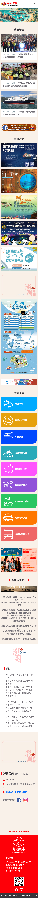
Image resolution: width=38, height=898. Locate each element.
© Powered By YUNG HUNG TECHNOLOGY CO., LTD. (19, 895)
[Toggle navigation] (34, 4)
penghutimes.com (19, 831)
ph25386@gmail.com (16, 791)
